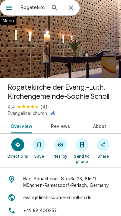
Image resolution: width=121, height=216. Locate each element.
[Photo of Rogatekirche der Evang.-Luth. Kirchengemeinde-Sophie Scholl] (60, 39)
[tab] (20, 125)
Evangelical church (27, 113)
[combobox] (33, 7)
